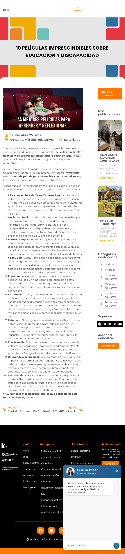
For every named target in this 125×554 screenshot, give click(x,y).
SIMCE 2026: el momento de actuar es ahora (109, 158)
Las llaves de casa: (19, 375)
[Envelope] (120, 324)
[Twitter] (105, 324)
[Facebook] (100, 324)
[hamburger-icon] (77, 8)
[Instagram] (115, 324)
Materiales (72, 140)
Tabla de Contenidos (108, 93)
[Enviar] (116, 546)
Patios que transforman (108, 222)
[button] (108, 346)
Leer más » (106, 177)
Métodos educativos (39, 140)
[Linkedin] (110, 324)
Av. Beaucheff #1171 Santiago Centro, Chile (54, 539)
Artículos (16, 140)
